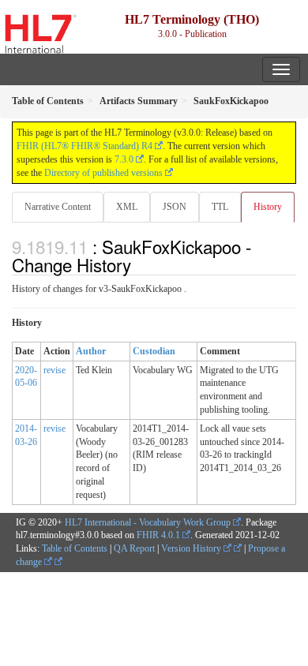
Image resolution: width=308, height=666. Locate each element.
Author (91, 351)
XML (126, 206)
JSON (174, 206)
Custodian (154, 351)
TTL (220, 206)
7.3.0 (124, 159)
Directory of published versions (103, 172)
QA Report (134, 548)
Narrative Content (57, 206)
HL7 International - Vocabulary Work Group (148, 522)
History (268, 206)
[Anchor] (139, 264)
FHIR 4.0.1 (158, 535)
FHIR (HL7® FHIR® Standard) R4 (84, 146)
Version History (192, 548)
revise (54, 370)
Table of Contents (74, 548)
